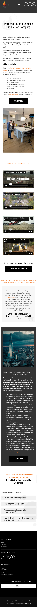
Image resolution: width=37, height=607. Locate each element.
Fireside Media (13, 94)
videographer (11, 297)
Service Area (4, 546)
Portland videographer (13, 452)
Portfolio (3, 544)
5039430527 (4, 569)
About (2, 542)
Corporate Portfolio (18, 268)
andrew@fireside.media (7, 574)
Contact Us (18, 101)
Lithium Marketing (25, 603)
